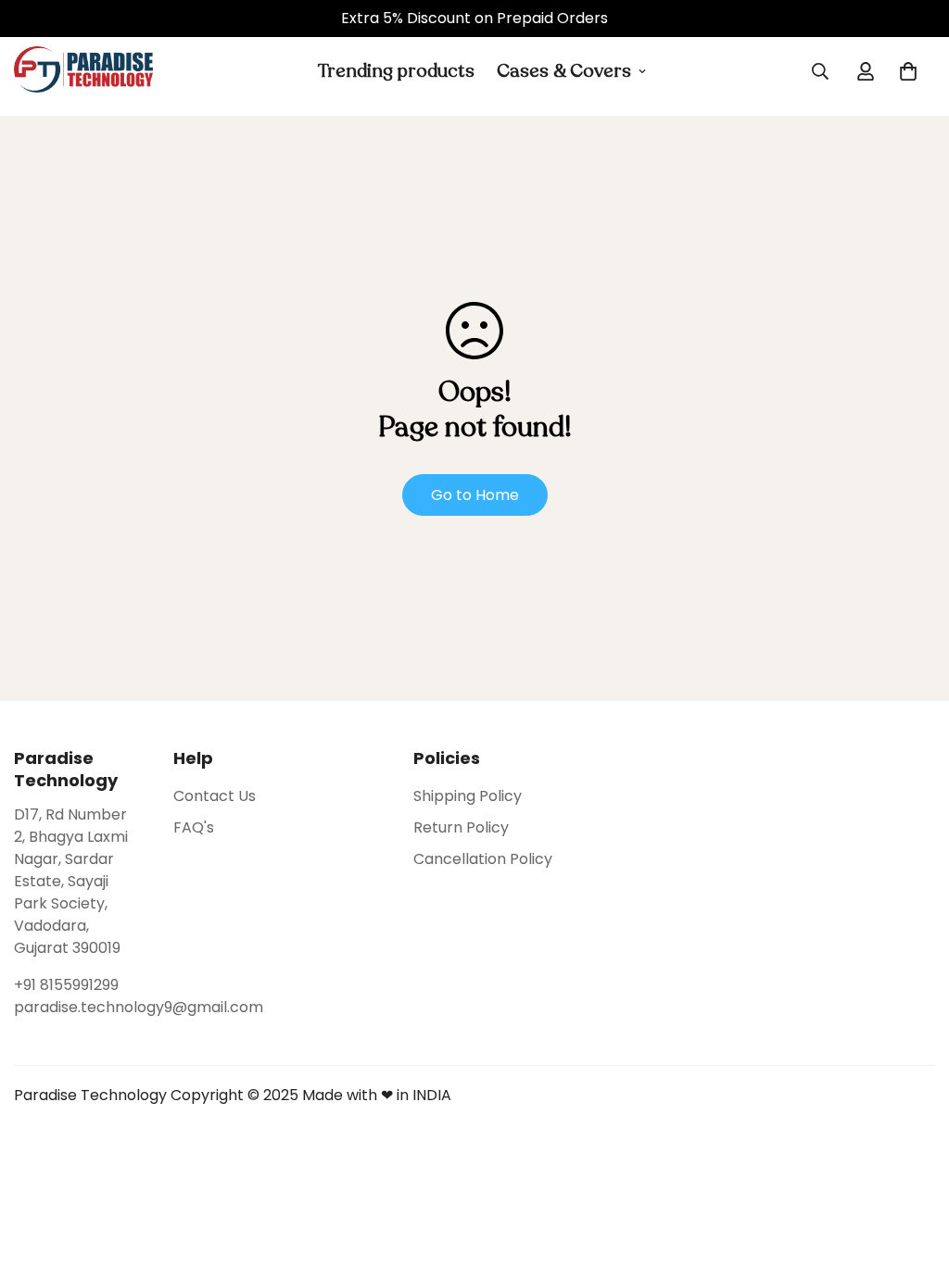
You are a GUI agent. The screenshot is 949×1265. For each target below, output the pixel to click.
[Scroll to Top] (913, 1164)
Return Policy (461, 827)
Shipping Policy (467, 796)
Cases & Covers (564, 70)
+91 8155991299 (66, 985)
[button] (908, 71)
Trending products (396, 70)
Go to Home (475, 495)
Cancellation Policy (482, 859)
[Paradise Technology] (83, 71)
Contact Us (214, 796)
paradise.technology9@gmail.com (75, 1007)
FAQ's (193, 827)
